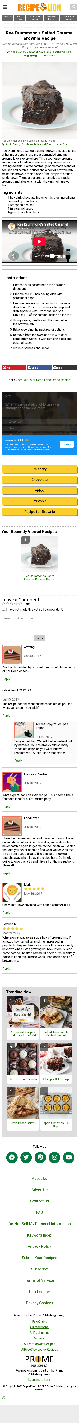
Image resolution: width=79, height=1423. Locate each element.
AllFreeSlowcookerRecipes (39, 1349)
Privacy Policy (40, 1246)
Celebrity (40, 469)
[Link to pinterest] (40, 1157)
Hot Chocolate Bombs (23, 1079)
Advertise (39, 1190)
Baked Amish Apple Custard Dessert (56, 1034)
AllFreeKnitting (39, 1333)
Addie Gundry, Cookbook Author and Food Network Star (41, 51)
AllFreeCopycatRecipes (39, 1344)
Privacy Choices (39, 1303)
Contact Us (39, 1201)
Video (39, 490)
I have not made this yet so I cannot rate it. (34, 609)
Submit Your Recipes (39, 1257)
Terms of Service (39, 1280)
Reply (6, 679)
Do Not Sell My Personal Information (39, 1223)
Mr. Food (39, 1338)
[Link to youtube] (68, 1157)
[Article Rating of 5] (31, 55)
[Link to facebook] (12, 1157)
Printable (39, 501)
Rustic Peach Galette (23, 1123)
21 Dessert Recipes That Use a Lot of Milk (23, 1034)
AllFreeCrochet (39, 1327)
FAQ (39, 1212)
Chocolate (39, 479)
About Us (39, 1178)
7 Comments (48, 55)
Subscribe (39, 1269)
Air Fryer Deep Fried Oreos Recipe (47, 380)
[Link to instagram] (54, 1157)
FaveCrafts (39, 1321)
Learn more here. (39, 1380)
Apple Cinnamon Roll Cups (56, 1125)
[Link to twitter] (26, 1157)
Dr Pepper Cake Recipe (56, 1079)
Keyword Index (39, 1235)
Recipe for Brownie (39, 511)
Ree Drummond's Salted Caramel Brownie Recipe (39, 578)
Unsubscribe (39, 1291)
